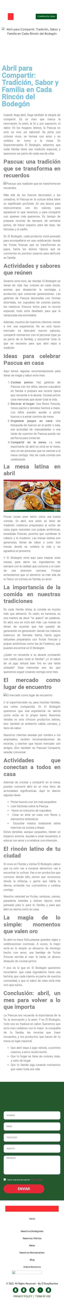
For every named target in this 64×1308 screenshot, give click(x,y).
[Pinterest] (48, 1290)
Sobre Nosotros (32, 1267)
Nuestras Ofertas (32, 1238)
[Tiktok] (40, 1290)
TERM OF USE (43, 1296)
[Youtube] (32, 1290)
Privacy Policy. (36, 1180)
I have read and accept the (25, 1180)
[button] (11, 16)
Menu (32, 1245)
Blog (32, 1259)
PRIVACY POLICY (23, 1296)
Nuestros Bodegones (32, 1231)
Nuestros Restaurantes (32, 1252)
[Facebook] (15, 1290)
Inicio (32, 1218)
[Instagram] (23, 1290)
